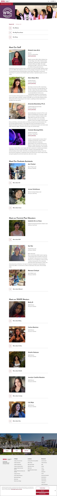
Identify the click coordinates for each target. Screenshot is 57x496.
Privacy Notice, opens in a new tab (16, 489)
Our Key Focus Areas (18, 32)
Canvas (42, 468)
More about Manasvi (18, 289)
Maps (42, 464)
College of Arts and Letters (18, 460)
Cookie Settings (42, 488)
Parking (42, 466)
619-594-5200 (5, 461)
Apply (7, 450)
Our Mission (16, 28)
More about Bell (17, 239)
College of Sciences (17, 473)
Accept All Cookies (42, 493)
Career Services (43, 480)
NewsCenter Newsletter (45, 475)
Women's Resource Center (6, 4)
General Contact (43, 460)
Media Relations (43, 477)
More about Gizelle (17, 371)
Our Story (15, 37)
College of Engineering (17, 464)
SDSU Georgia (30, 462)
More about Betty (17, 321)
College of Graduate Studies (18, 466)
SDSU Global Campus (17, 477)
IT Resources (43, 482)
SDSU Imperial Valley (31, 464)
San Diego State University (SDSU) (33, 460)
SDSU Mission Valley (31, 466)
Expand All (11, 24)
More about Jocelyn (17, 396)
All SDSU (52, 1)
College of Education (17, 462)
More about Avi (16, 182)
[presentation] (16, 458)
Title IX (42, 473)
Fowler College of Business (18, 475)
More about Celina (17, 346)
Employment (43, 471)
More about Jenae (17, 208)
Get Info (26, 450)
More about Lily (17, 421)
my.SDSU (42, 469)
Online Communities (44, 484)
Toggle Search (48, 1)
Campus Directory (44, 462)
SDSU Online (30, 468)
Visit (17, 450)
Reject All (42, 490)
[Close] (55, 490)
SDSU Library (16, 479)
